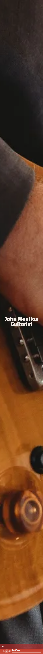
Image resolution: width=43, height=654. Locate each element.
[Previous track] (3, 651)
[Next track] (10, 651)
